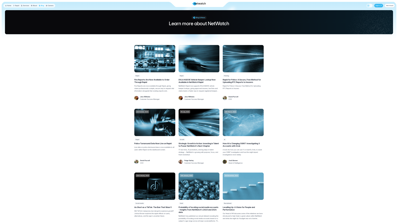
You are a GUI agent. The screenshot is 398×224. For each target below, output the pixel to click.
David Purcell (233, 97)
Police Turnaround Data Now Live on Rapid (153, 143)
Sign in (378, 5)
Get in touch (389, 5)
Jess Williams (145, 97)
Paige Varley (189, 160)
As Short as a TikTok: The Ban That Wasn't (153, 207)
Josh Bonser (233, 160)
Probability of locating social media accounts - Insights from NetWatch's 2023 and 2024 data (198, 209)
